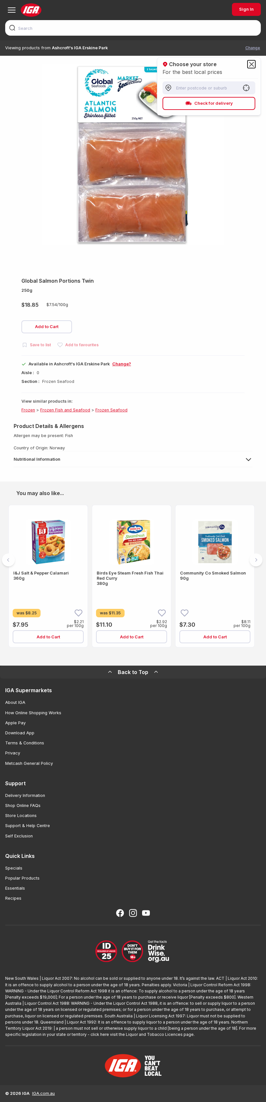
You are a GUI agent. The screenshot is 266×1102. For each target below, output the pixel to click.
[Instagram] (133, 913)
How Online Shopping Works (33, 712)
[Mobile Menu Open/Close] (11, 10)
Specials (13, 868)
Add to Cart (46, 326)
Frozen (28, 410)
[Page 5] (145, 656)
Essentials (15, 888)
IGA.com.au (43, 1093)
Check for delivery (213, 103)
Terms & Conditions (24, 743)
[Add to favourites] (78, 612)
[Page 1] (113, 656)
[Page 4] (137, 656)
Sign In (246, 9)
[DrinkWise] (133, 951)
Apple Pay (15, 722)
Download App (19, 732)
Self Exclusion (19, 836)
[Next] (255, 559)
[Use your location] (246, 87)
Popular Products (22, 878)
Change (252, 47)
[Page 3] (129, 656)
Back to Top (133, 672)
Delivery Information (25, 795)
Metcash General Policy (29, 763)
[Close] (251, 64)
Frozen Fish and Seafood (65, 410)
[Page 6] (152, 656)
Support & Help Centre (27, 825)
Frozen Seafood (111, 410)
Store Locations (21, 815)
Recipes (13, 898)
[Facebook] (120, 913)
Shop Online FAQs (23, 805)
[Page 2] (121, 656)
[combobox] (133, 28)
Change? (121, 363)
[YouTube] (146, 913)
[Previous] (8, 559)
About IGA (15, 702)
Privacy (12, 753)
